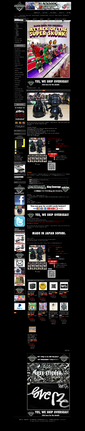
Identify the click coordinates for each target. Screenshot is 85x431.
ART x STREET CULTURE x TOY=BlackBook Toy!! (35, 4)
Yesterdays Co (66, 15)
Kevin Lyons (28, 15)
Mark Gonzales (18, 76)
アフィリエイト (63, 419)
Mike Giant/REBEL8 (19, 72)
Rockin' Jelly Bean (19, 97)
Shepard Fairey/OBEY (19, 74)
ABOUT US (21, 419)
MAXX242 (16, 70)
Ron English (17, 48)
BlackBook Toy (30, 3)
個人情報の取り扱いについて (43, 419)
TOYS (16, 24)
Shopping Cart (37, 12)
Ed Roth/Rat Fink (18, 88)
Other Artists (18, 101)
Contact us (61, 12)
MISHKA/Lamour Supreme (20, 50)
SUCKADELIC (17, 84)
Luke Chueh (17, 82)
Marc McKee (17, 61)
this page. (37, 135)
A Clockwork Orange (44, 15)
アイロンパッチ (51, 15)
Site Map (68, 12)
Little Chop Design (19, 90)
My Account (45, 12)
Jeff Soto (17, 59)
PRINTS (17, 25)
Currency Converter (39, 133)
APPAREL (17, 34)
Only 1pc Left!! (18, 38)
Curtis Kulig (22, 15)
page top (67, 350)
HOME (28, 86)
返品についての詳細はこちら (61, 263)
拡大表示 (38, 164)
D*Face (56, 15)
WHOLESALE (26, 419)
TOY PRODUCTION (33, 419)
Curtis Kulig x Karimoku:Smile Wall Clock (42, 293)
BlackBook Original (19, 22)
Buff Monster (18, 80)
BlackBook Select (18, 28)
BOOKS (16, 32)
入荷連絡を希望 (61, 151)
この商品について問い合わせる (61, 157)
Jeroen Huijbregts (19, 99)
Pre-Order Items (18, 40)
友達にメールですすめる (60, 159)
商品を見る (54, 323)
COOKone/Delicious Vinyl (19, 66)
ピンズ (15, 16)
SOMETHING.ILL (18, 42)
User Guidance (53, 12)
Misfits (60, 15)
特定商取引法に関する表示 (54, 419)
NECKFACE (17, 78)
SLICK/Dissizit (18, 68)
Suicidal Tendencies (19, 57)
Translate (19, 179)
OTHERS (17, 26)
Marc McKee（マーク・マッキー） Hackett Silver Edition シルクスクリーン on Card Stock (32, 337)
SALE (16, 37)
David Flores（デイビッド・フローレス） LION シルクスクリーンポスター (64, 313)
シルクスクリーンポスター (21, 16)
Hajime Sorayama (35, 15)
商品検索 (17, 18)
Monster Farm (18, 92)
